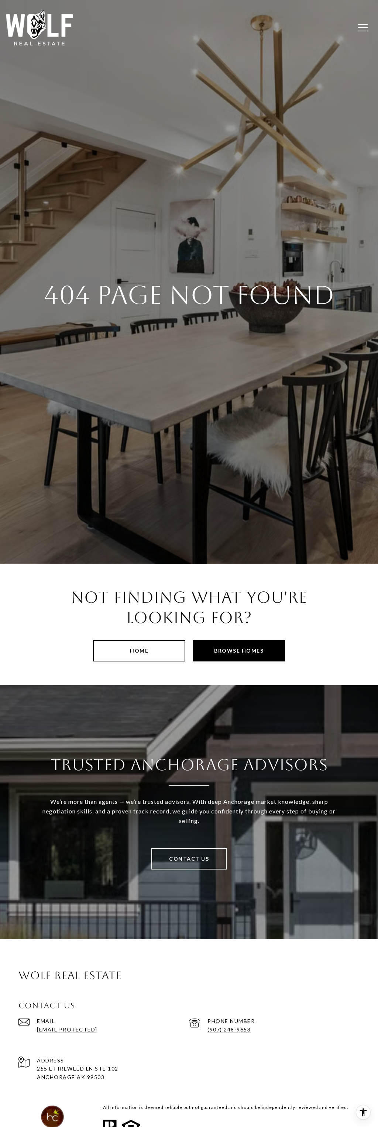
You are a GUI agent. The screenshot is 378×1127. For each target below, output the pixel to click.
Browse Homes (239, 650)
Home (139, 650)
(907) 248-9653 (229, 1029)
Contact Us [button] (189, 858)
